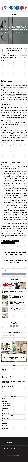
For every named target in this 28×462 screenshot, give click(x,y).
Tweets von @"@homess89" (9, 335)
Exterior (3, 387)
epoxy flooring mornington (8, 242)
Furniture (4, 401)
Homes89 (8, 32)
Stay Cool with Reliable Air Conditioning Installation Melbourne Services (17, 309)
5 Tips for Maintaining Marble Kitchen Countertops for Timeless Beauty (17, 315)
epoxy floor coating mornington (11, 240)
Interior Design (5, 420)
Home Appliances (6, 410)
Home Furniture (10, 359)
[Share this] (11, 35)
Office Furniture (6, 405)
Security (4, 425)
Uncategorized (5, 428)
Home (3, 440)
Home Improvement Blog (18, 440)
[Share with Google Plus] (15, 35)
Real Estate (4, 423)
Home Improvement (19, 32)
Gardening (4, 408)
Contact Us (18, 442)
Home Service (5, 418)
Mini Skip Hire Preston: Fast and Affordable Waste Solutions (16, 297)
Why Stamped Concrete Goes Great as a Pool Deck (12, 390)
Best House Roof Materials (7, 386)
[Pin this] (17, 35)
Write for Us (10, 442)
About (8, 440)
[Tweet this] (13, 35)
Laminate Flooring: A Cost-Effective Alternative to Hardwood (16, 303)
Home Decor (4, 413)
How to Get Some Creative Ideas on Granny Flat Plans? (13, 373)
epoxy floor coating (13, 119)
